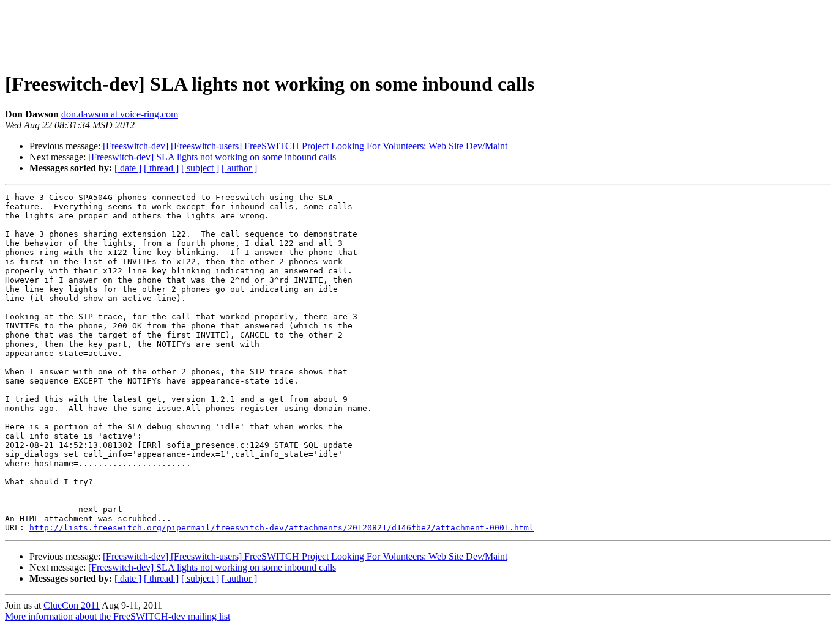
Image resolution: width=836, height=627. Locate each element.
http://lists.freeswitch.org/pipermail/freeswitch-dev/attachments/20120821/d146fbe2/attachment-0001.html (281, 527)
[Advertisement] (418, 32)
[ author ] (239, 168)
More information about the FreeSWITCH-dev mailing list (117, 616)
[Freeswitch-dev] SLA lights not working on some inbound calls (212, 157)
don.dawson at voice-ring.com (119, 114)
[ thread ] (161, 168)
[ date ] (127, 168)
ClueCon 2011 (71, 605)
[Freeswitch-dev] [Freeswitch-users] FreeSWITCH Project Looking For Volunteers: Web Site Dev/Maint (305, 146)
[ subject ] (200, 168)
